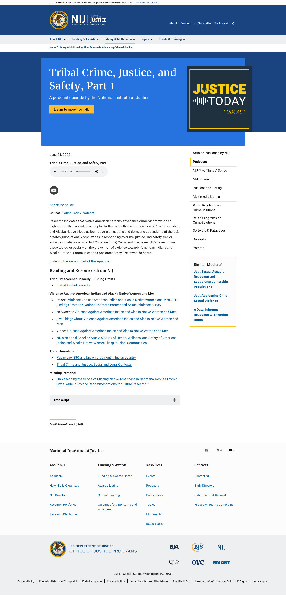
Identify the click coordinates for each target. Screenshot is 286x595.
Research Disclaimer (64, 514)
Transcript (61, 400)
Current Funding (109, 495)
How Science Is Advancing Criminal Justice (108, 47)
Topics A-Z (221, 23)
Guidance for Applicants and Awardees (117, 507)
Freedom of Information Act (213, 581)
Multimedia (154, 514)
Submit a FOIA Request (210, 495)
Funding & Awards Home (115, 476)
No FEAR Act (181, 581)
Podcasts (152, 485)
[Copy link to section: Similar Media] (220, 264)
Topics (150, 504)
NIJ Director (58, 495)
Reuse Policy (155, 524)
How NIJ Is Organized (64, 485)
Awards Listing (108, 485)
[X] (221, 453)
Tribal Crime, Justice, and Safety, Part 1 (79, 163)
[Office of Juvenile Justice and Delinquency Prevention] (174, 565)
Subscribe (204, 23)
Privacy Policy (116, 581)
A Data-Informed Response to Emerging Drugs (211, 315)
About (173, 23)
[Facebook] (209, 453)
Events (150, 476)
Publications (154, 495)
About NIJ (56, 476)
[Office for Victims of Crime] (198, 565)
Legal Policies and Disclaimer (149, 581)
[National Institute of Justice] (221, 550)
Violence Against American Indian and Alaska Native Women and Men (125, 312)
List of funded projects (73, 285)
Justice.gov (259, 581)
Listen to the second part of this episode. (80, 261)
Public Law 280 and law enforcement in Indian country (96, 357)
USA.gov (241, 581)
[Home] (89, 20)
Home (53, 47)
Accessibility (26, 581)
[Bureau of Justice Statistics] (198, 552)
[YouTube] (232, 453)
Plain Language (92, 581)
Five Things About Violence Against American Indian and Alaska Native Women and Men (117, 321)
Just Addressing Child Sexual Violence (210, 298)
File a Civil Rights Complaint (213, 504)
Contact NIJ (202, 476)
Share (236, 26)
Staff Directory (204, 485)
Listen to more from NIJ (72, 109)
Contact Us (187, 23)
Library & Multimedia (70, 47)
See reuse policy (62, 205)
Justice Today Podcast (77, 213)
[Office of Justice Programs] (59, 20)
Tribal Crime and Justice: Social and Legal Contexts (94, 364)
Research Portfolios (63, 504)
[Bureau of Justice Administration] (174, 550)
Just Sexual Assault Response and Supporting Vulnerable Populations (211, 279)
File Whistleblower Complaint (58, 581)
